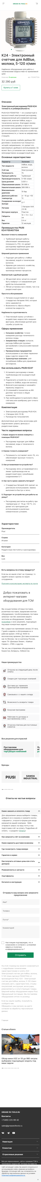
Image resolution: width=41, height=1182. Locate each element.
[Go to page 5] (8, 789)
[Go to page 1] (2, 789)
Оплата (22, 831)
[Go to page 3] (5, 789)
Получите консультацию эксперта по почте (20, 583)
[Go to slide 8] (12, 1068)
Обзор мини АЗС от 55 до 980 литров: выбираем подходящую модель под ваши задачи (20, 1060)
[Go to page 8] (12, 789)
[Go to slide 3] (5, 1068)
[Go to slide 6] (9, 1068)
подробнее (6, 622)
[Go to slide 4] (6, 1068)
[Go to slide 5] (8, 1068)
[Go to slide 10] (15, 1068)
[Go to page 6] (9, 789)
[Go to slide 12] (18, 1068)
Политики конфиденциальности (13, 1175)
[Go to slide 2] (13, 49)
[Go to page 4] (6, 789)
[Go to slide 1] (11, 49)
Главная (5, 1020)
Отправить (20, 955)
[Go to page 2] (3, 789)
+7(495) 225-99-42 (10, 1120)
